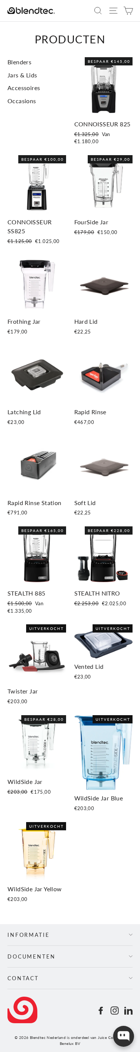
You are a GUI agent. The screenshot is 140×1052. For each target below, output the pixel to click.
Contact (23, 978)
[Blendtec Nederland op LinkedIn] (128, 1010)
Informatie (28, 935)
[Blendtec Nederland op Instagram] (115, 1010)
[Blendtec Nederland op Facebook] (101, 1010)
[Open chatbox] (123, 1036)
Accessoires (23, 87)
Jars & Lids (22, 75)
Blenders (19, 61)
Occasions (21, 100)
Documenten (31, 956)
